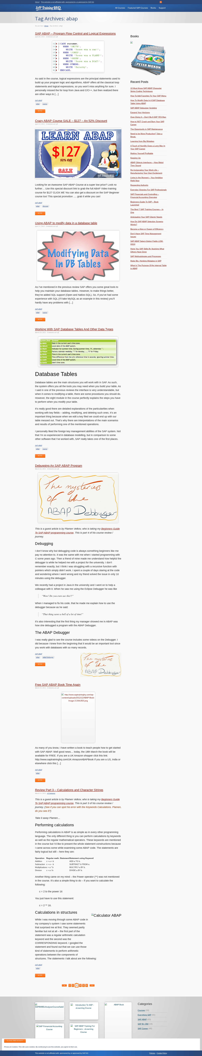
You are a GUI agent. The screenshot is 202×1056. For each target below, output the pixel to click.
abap (37, 104)
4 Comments (51, 793)
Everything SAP (144, 1015)
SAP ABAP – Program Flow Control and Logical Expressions (75, 33)
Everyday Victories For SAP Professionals (148, 190)
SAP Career (143, 1028)
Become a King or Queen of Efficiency (146, 229)
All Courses (120, 8)
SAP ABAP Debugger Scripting (143, 108)
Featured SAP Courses (138, 8)
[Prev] (64, 985)
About (37, 2)
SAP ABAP (38, 100)
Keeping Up (135, 158)
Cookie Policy (162, 1053)
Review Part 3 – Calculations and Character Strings (69, 790)
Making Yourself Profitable (141, 153)
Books (153, 8)
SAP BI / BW (143, 1024)
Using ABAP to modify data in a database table (66, 223)
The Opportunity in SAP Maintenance (146, 129)
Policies (152, 1053)
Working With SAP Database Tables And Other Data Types (74, 329)
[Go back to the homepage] (49, 9)
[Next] (92, 985)
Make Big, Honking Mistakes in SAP (145, 261)
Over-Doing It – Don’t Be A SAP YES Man (148, 117)
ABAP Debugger (48, 657)
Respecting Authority (139, 185)
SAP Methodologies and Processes (145, 256)
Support (162, 8)
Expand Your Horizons (140, 112)
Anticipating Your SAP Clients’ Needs (146, 217)
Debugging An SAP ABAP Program (58, 465)
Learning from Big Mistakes (142, 141)
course (45, 104)
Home (46, 26)
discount (45, 206)
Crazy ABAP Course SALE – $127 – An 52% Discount (71, 121)
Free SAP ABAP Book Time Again (57, 684)
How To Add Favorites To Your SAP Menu (148, 96)
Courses (141, 1010)
